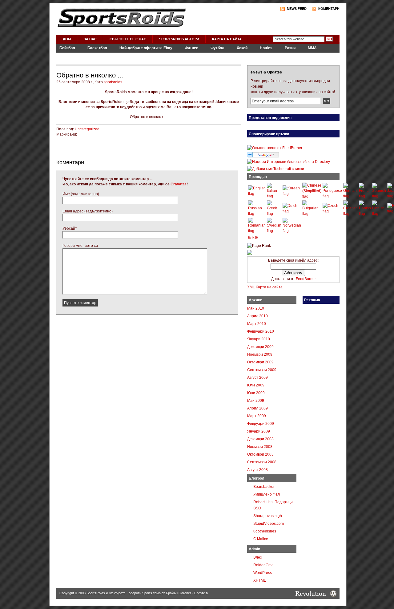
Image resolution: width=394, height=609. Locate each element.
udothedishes (264, 531)
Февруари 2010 (260, 331)
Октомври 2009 (260, 362)
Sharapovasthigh (267, 516)
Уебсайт (69, 228)
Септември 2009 (261, 370)
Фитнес (191, 48)
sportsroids (113, 82)
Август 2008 (257, 470)
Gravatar (178, 184)
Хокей (242, 48)
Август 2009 (257, 377)
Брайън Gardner (178, 593)
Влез (257, 557)
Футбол (217, 48)
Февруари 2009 (260, 423)
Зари (63, 56)
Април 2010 (257, 316)
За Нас (90, 39)
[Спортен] (249, 253)
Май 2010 (255, 308)
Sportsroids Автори (179, 39)
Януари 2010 (258, 339)
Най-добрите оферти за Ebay (145, 48)
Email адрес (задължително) (87, 211)
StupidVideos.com (268, 523)
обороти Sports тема (145, 593)
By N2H (253, 237)
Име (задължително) (80, 194)
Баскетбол (97, 48)
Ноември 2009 (259, 354)
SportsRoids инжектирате (106, 593)
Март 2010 (256, 324)
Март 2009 (256, 416)
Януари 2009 (258, 431)
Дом (67, 39)
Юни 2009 (256, 393)
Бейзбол (67, 48)
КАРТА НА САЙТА (227, 39)
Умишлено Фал (266, 494)
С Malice (260, 539)
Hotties (266, 48)
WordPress (262, 573)
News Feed (297, 8)
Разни (290, 48)
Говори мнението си (80, 245)
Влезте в (201, 593)
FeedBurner (306, 279)
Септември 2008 (261, 462)
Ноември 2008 (259, 447)
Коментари (329, 8)
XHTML (259, 580)
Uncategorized (87, 129)
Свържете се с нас (128, 39)
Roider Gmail (264, 565)
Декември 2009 (260, 347)
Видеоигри (90, 56)
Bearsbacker (264, 486)
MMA (312, 48)
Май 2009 (255, 400)
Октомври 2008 (260, 454)
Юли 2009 (255, 385)
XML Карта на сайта (265, 287)
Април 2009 (257, 408)
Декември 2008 (260, 439)
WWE (117, 56)
